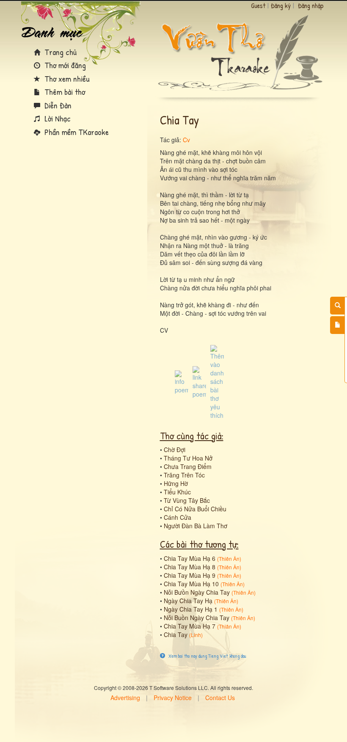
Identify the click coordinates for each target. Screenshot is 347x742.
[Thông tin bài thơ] (181, 381)
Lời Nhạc (56, 118)
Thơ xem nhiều (66, 78)
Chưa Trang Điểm (188, 466)
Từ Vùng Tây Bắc (187, 500)
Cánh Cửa (177, 517)
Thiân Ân (229, 626)
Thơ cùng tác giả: (191, 435)
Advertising (125, 697)
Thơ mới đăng (64, 65)
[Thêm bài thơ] (337, 325)
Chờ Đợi (174, 449)
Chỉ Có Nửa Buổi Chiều (195, 509)
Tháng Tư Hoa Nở (188, 458)
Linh (196, 634)
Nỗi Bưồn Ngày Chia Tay (197, 592)
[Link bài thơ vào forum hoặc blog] (199, 381)
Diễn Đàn (57, 105)
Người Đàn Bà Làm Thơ (195, 525)
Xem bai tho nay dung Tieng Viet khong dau (206, 655)
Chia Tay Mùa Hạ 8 (189, 567)
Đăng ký (281, 5)
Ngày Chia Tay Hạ (188, 600)
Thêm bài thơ (63, 91)
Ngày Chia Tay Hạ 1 (191, 609)
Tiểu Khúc (177, 492)
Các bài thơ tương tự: (199, 544)
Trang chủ (59, 52)
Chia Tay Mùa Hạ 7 (189, 626)
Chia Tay (175, 634)
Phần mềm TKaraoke (75, 132)
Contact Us (220, 697)
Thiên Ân (229, 558)
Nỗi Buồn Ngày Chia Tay (196, 617)
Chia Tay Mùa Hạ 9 (189, 575)
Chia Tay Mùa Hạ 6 (189, 558)
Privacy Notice (173, 697)
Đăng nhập (311, 5)
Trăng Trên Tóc (184, 475)
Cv (186, 139)
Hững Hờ (176, 483)
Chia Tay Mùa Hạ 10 (191, 583)
